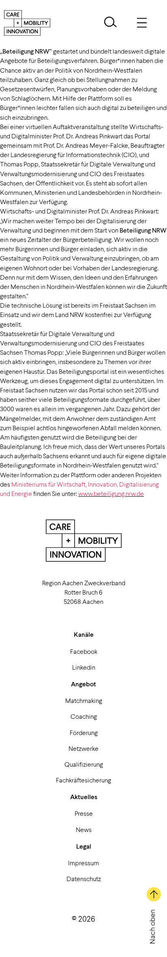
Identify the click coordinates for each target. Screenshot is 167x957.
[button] (110, 23)
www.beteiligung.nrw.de (111, 493)
